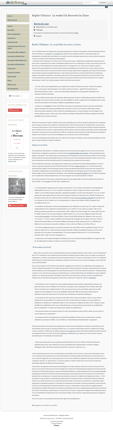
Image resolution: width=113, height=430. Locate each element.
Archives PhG (12, 76)
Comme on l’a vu (80, 166)
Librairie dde (11, 68)
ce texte (47, 181)
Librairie (12, 161)
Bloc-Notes (11, 30)
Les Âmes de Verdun (17, 205)
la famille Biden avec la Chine (78, 153)
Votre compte (15, 96)
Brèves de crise (12, 84)
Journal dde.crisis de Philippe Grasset (16, 47)
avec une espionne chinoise (84, 198)
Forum (10, 80)
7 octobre (57, 54)
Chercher (103, 2)
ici (9, 159)
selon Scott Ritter (82, 173)
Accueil (10, 16)
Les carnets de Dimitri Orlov (16, 56)
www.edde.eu (12, 201)
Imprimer (38, 36)
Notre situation (12, 20)
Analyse (10, 26)
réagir (76, 33)
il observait (92, 278)
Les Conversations (13, 88)
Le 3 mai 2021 (71, 331)
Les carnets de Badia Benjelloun (17, 60)
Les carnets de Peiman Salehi (16, 64)
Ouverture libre (12, 42)
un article (46, 216)
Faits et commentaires (14, 34)
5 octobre (48, 54)
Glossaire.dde (11, 38)
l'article (48, 106)
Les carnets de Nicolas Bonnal (16, 52)
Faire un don (15, 110)
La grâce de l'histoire (14, 72)
